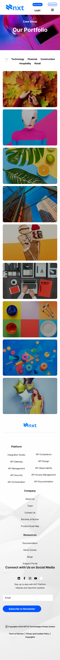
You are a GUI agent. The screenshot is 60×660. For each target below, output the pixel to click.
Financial (32, 59)
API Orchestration (16, 482)
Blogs (30, 556)
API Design (43, 461)
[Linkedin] (18, 578)
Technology (17, 59)
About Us (30, 499)
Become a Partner (30, 519)
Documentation (30, 543)
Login (37, 10)
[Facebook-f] (24, 578)
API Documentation (43, 481)
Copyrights (30, 637)
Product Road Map (30, 526)
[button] (52, 10)
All (6, 59)
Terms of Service (16, 634)
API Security (16, 475)
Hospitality (25, 63)
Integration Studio (16, 454)
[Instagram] (30, 578)
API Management (16, 468)
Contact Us (30, 512)
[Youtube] (35, 578)
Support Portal (30, 563)
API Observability (43, 468)
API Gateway (16, 461)
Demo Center (30, 550)
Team (30, 505)
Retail (37, 63)
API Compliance (43, 454)
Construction (48, 59)
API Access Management (43, 474)
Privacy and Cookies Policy (37, 634)
